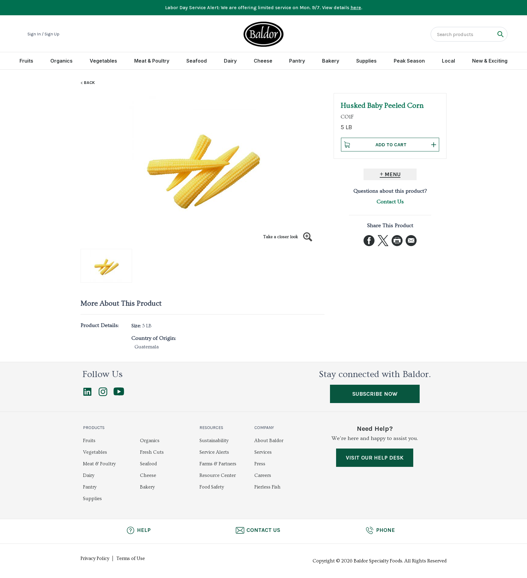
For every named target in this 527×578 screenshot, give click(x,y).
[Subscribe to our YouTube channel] (118, 394)
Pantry (297, 61)
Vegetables (103, 61)
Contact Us (390, 201)
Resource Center (217, 475)
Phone (385, 530)
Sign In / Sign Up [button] (43, 34)
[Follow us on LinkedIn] (87, 394)
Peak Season (409, 61)
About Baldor (268, 440)
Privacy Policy (95, 558)
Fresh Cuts (152, 452)
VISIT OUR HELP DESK (374, 457)
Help (144, 530)
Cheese (263, 61)
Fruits (26, 61)
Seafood (196, 61)
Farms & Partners (217, 464)
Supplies (366, 61)
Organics (61, 61)
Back (89, 82)
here (355, 7)
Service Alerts (214, 452)
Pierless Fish (267, 487)
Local (448, 61)
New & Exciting (489, 61)
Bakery (330, 61)
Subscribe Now (374, 394)
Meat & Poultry (151, 61)
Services (263, 452)
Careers (262, 475)
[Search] (500, 34)
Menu (393, 174)
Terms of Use (131, 558)
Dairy (230, 61)
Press (259, 464)
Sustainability (213, 440)
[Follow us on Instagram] (103, 394)
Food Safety (211, 487)
